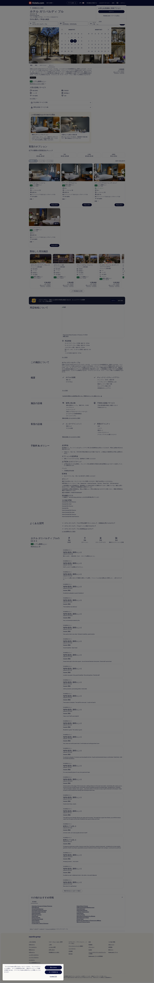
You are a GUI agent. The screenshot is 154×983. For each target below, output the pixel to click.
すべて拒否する (53, 972)
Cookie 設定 (53, 976)
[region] (33, 972)
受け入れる (53, 967)
